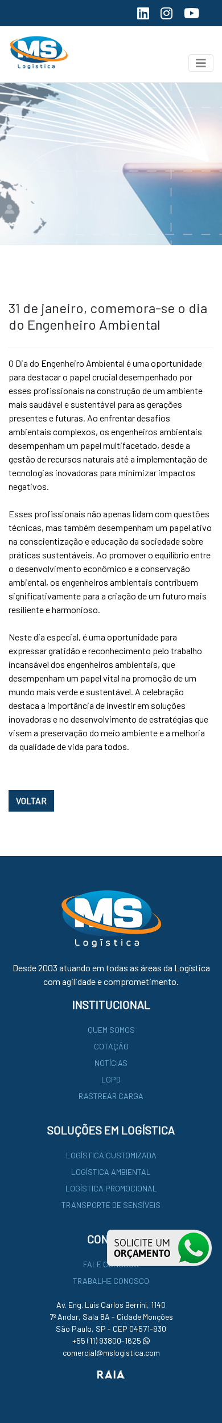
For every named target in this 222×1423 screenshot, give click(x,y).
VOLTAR (31, 800)
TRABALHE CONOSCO (111, 1281)
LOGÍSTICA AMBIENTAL (111, 1172)
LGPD (111, 1079)
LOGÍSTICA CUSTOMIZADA (111, 1155)
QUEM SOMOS (111, 1030)
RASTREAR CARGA (111, 1096)
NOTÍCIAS (111, 1063)
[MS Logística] (35, 52)
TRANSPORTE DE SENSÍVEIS (111, 1205)
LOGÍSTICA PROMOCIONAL (111, 1188)
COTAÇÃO (111, 1046)
